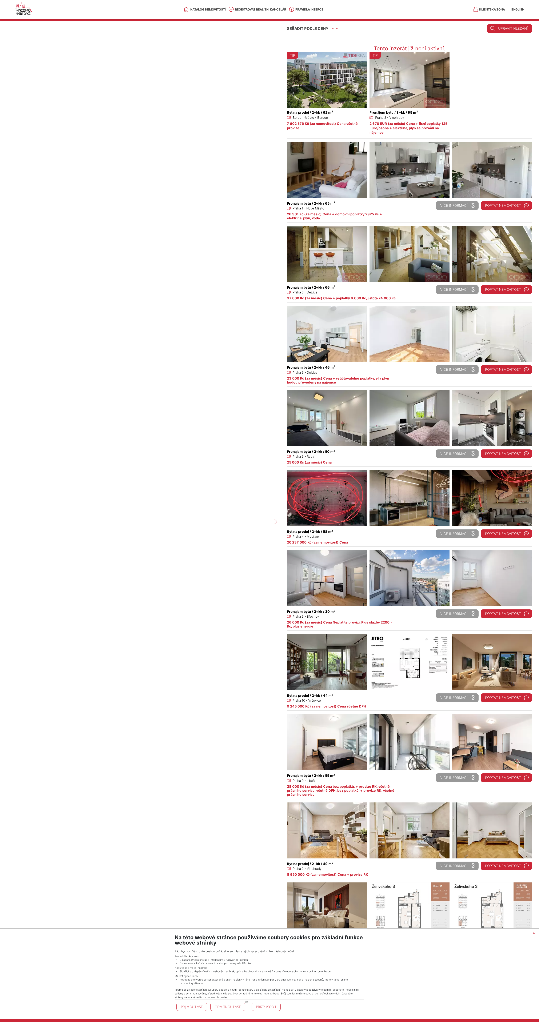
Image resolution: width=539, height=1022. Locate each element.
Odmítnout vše (228, 1007)
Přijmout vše (192, 1007)
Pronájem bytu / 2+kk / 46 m (311, 367)
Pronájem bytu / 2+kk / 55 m (311, 775)
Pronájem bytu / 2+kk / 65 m (311, 203)
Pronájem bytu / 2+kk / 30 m (311, 611)
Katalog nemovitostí (208, 9)
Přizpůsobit (266, 1007)
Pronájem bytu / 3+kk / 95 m (394, 112)
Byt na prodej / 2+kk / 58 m (310, 531)
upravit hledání (513, 28)
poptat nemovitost (503, 205)
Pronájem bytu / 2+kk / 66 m (311, 287)
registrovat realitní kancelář (260, 9)
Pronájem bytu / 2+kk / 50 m (311, 451)
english (517, 9)
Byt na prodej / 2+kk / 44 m (310, 695)
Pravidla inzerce (309, 9)
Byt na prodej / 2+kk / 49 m (310, 864)
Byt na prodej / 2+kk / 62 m (310, 112)
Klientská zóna (492, 9)
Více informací (453, 205)
